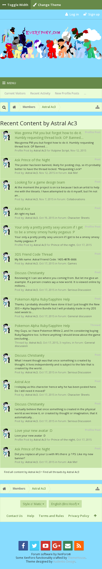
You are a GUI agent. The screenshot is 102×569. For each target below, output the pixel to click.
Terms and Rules (51, 516)
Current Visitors (15, 93)
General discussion (80, 316)
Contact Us (14, 516)
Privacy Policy (78, 516)
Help (30, 516)
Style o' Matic (32, 504)
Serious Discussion (79, 290)
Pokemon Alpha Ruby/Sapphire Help (42, 299)
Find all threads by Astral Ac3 (61, 472)
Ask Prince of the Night (32, 160)
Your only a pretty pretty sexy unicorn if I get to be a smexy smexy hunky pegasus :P (49, 229)
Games (72, 263)
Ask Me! (73, 173)
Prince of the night (63, 245)
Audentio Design (64, 561)
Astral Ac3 (40, 150)
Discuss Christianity (29, 273)
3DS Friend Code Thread (33, 254)
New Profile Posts (67, 93)
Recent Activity (40, 93)
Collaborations (76, 199)
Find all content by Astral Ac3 (22, 472)
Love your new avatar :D (33, 430)
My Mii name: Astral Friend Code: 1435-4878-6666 (45, 259)
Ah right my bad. (25, 213)
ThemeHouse (77, 558)
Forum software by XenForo (51, 554)
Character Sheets (78, 217)
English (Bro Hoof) (64, 504)
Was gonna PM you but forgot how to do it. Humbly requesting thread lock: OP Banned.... (49, 135)
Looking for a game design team (40, 182)
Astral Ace (22, 208)
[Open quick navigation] (97, 107)
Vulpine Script (60, 150)
